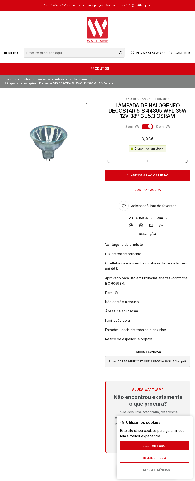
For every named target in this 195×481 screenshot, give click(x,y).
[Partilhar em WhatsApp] (141, 225)
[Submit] (121, 53)
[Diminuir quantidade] (108, 161)
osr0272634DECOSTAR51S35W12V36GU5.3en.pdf (149, 361)
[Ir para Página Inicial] (97, 30)
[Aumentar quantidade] (186, 161)
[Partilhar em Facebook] (131, 225)
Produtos (24, 79)
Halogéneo (81, 79)
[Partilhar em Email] (151, 225)
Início (8, 79)
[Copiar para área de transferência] (161, 225)
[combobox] (74, 53)
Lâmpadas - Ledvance (52, 79)
